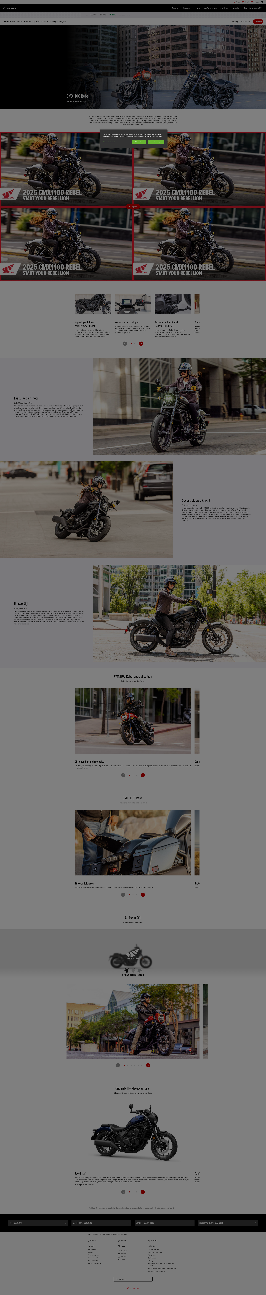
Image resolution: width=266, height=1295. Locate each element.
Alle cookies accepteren (156, 141)
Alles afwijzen (139, 141)
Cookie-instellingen (109, 141)
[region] (133, 139)
